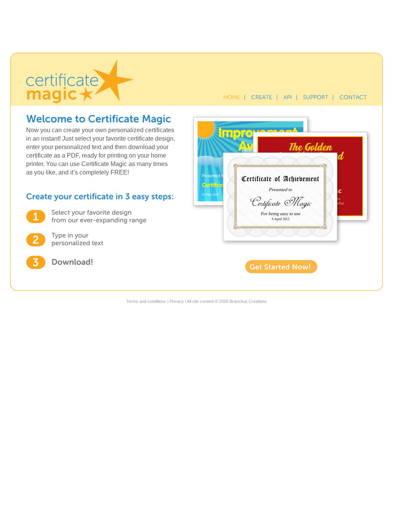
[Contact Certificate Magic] (353, 97)
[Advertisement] (196, 25)
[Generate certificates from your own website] (288, 97)
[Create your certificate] (261, 97)
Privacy (177, 301)
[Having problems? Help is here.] (316, 97)
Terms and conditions (146, 301)
